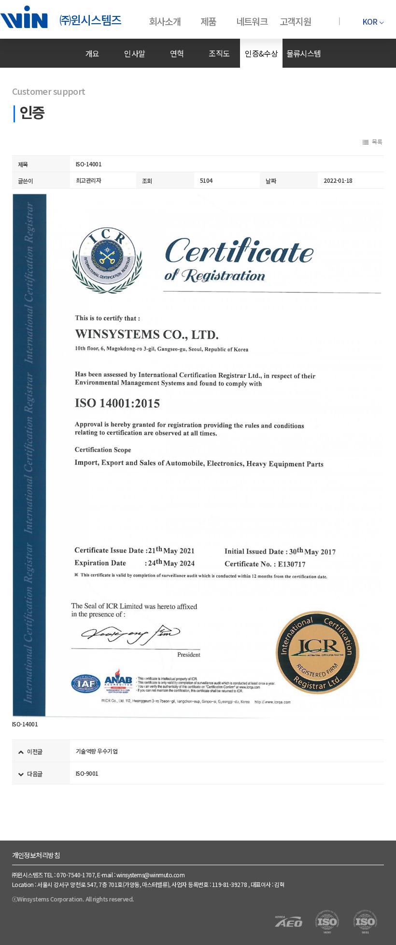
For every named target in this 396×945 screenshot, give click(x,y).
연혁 (177, 53)
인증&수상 (261, 53)
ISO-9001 (87, 773)
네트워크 (252, 21)
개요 (92, 53)
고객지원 (295, 21)
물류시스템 (303, 53)
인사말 (134, 53)
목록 (377, 141)
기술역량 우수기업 (97, 751)
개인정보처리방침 (36, 855)
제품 (208, 21)
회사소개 (165, 21)
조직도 (219, 53)
